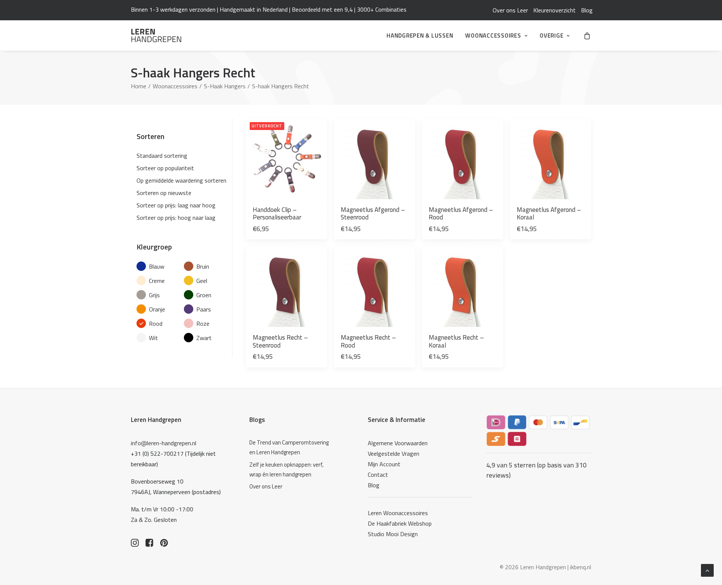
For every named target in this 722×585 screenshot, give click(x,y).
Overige (551, 35)
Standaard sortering (162, 155)
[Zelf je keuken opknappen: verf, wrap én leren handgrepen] (291, 470)
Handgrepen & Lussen (420, 35)
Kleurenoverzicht (554, 10)
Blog (587, 10)
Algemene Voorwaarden (398, 442)
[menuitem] (510, 10)
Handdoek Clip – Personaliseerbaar (277, 213)
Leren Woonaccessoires (398, 512)
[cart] (587, 35)
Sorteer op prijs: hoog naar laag (176, 217)
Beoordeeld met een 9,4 (322, 9)
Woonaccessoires (493, 35)
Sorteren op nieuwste (164, 192)
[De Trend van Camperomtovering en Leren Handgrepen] (291, 448)
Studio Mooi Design (393, 533)
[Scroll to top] (707, 569)
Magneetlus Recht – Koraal (456, 341)
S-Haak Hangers (225, 86)
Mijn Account (384, 464)
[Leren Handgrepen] (156, 35)
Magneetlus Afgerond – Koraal (549, 213)
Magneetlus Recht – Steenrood (280, 341)
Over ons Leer (510, 10)
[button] (286, 158)
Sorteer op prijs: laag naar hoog (176, 205)
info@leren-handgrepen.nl (163, 442)
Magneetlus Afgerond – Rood (461, 213)
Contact (378, 474)
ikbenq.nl (580, 566)
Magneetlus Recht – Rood (368, 341)
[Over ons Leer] (291, 486)
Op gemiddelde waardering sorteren (181, 180)
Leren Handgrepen (156, 420)
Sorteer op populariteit (165, 167)
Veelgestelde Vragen (393, 453)
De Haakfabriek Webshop (400, 523)
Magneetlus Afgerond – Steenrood (373, 213)
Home (138, 86)
